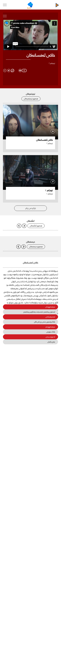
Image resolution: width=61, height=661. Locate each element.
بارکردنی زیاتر (30, 208)
